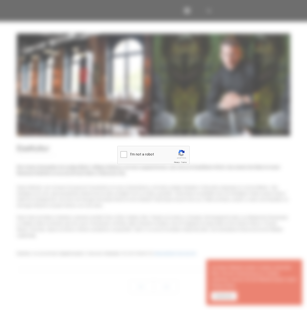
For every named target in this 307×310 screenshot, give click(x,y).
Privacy (177, 162)
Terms (184, 162)
